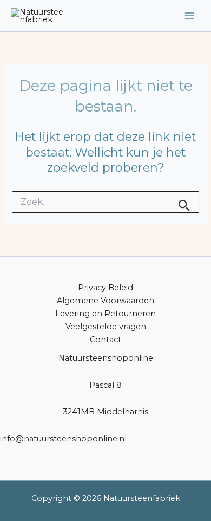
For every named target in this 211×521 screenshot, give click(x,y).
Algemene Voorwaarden (105, 300)
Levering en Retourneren (105, 313)
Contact (105, 339)
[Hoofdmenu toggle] (189, 16)
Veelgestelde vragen (105, 326)
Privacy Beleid (105, 287)
